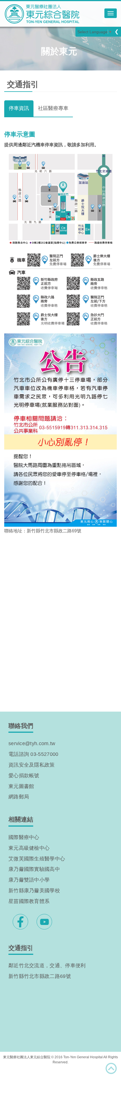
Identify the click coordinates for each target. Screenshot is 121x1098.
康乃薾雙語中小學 (29, 880)
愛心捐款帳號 (23, 775)
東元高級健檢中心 (29, 848)
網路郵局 (18, 797)
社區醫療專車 (53, 108)
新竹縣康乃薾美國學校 (34, 890)
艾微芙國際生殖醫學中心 (36, 859)
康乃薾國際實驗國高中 (34, 869)
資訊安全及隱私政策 (31, 765)
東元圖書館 (21, 786)
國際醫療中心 (23, 837)
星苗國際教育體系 (29, 901)
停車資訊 (19, 108)
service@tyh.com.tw (31, 743)
